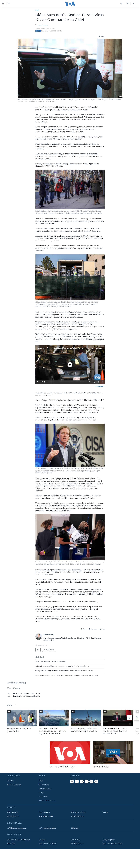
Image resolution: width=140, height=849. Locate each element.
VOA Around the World (47, 844)
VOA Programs (12, 812)
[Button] (102, 36)
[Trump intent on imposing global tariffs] (22, 718)
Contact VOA (75, 840)
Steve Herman (43, 25)
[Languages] (121, 3)
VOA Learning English (47, 828)
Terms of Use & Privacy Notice (18, 840)
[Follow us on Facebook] (72, 781)
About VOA (11, 844)
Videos (105, 812)
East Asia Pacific (44, 789)
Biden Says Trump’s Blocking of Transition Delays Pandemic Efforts (65, 348)
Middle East (43, 797)
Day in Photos (44, 812)
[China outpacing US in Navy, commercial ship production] (86, 718)
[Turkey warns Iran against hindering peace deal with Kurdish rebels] (118, 718)
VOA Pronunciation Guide (112, 844)
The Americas (43, 785)
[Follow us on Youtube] (82, 781)
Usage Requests (109, 840)
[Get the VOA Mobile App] (70, 752)
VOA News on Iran (46, 816)
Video (10, 705)
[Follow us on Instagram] (86, 781)
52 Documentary (77, 816)
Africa (40, 781)
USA (37, 10)
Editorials (74, 828)
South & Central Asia (46, 801)
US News (10, 781)
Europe (41, 793)
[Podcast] (96, 781)
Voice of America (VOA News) (50, 351)
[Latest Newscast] (134, 3)
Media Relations (77, 844)
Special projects (13, 816)
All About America (14, 785)
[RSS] (91, 781)
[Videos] (127, 3)
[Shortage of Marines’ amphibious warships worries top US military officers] (54, 718)
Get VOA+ (42, 840)
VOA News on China (78, 812)
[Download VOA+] (113, 752)
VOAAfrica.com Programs (17, 828)
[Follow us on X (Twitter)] (77, 781)
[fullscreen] (102, 382)
